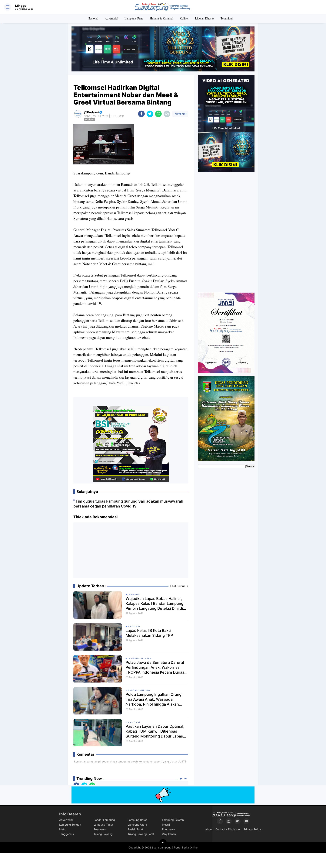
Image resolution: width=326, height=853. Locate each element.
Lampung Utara (134, 18)
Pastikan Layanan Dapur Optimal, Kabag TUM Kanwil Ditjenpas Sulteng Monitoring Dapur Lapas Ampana (155, 731)
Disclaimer (234, 829)
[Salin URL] (167, 114)
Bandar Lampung (104, 819)
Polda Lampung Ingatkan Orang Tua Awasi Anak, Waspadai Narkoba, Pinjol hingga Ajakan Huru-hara (153, 699)
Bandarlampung (139, 690)
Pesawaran (100, 829)
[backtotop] (163, 843)
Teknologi (227, 18)
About (209, 829)
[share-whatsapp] (158, 114)
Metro (62, 829)
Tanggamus (66, 834)
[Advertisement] (131, 551)
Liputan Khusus (204, 18)
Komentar (180, 113)
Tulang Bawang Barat (141, 834)
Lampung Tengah (70, 824)
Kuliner (184, 18)
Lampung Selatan (140, 658)
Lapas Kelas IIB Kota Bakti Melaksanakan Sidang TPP (149, 633)
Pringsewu (168, 829)
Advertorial (111, 18)
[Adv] (226, 124)
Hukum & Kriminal (161, 18)
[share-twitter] (150, 114)
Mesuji (166, 824)
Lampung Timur (103, 824)
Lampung (134, 594)
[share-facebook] (141, 114)
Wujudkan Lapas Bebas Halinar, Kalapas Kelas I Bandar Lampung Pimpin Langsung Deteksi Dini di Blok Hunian (154, 603)
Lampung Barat (137, 819)
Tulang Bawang (103, 834)
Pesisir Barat (135, 829)
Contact (220, 829)
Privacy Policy (252, 829)
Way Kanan (169, 834)
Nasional (93, 18)
